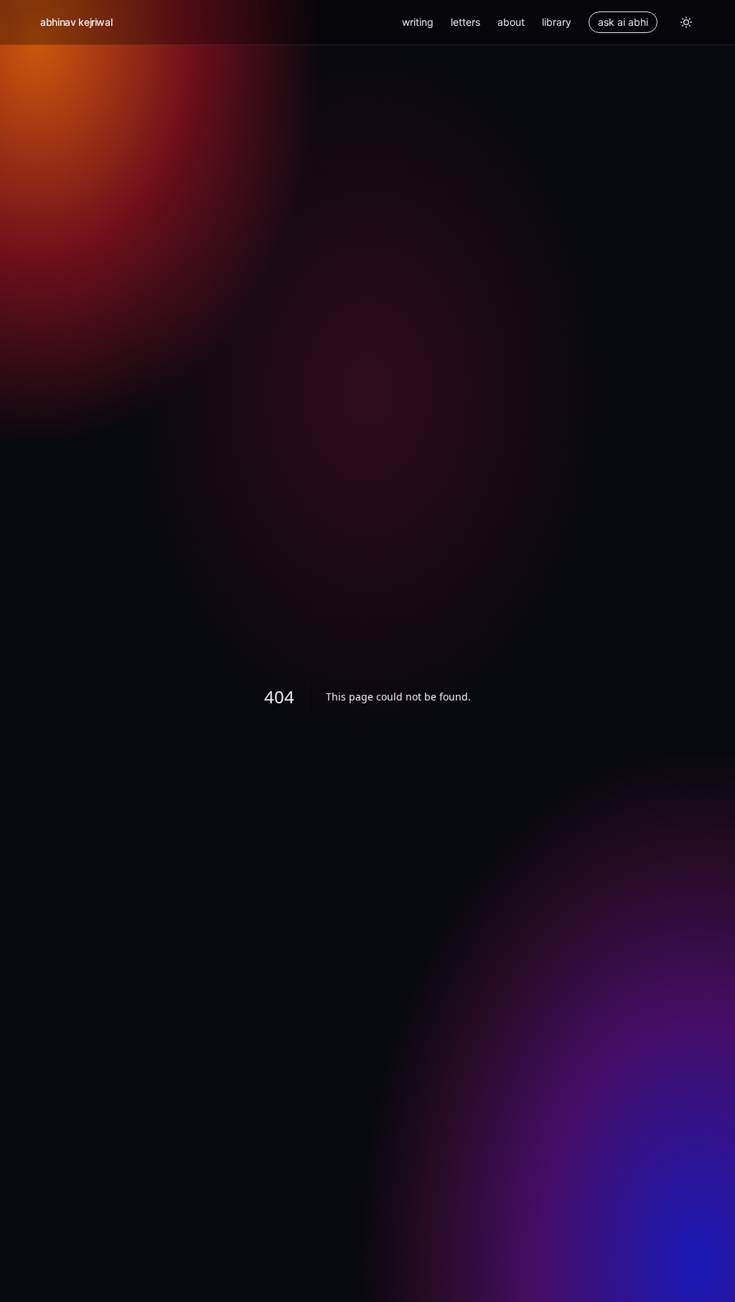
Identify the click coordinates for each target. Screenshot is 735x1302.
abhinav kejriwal (76, 22)
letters (465, 22)
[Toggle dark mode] (686, 22)
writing (418, 22)
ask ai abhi (623, 22)
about (511, 22)
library (556, 22)
